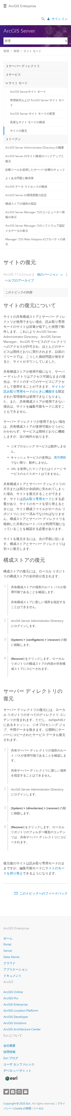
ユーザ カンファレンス (18, 1064)
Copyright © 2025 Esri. (17, 1103)
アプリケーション (15, 969)
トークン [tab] (15, 139)
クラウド (9, 963)
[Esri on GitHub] (19, 1092)
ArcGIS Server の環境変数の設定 (26, 195)
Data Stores (11, 957)
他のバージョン (47, 274)
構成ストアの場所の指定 (21, 203)
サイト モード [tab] (18, 83)
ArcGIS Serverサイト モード (28, 91)
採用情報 (9, 1052)
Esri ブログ (10, 1058)
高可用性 (60, 457)
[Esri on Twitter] (6, 1092)
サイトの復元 (18, 130)
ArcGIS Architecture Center (22, 1029)
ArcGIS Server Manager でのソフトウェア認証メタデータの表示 (35, 228)
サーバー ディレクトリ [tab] (24, 66)
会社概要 (9, 1045)
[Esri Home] (11, 1078)
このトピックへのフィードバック (43, 893)
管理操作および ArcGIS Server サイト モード (37, 103)
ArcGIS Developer (15, 1017)
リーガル (38, 1108)
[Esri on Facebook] (13, 1092)
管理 (6, 51)
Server (7, 950)
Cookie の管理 (22, 1108)
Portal (7, 944)
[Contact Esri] (25, 1092)
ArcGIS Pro (10, 998)
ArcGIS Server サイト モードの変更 (32, 113)
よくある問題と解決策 (19, 178)
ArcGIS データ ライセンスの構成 (26, 186)
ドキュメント (12, 975)
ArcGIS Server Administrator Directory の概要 (34, 147)
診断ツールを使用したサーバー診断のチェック (35, 169)
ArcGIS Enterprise (22, 6)
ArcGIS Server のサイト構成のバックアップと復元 (34, 158)
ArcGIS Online (13, 992)
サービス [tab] (15, 74)
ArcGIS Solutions (14, 1023)
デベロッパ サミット (17, 1070)
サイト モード (32, 51)
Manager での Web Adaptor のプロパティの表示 (35, 242)
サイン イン (60, 19)
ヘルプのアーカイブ (19, 280)
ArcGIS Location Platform (20, 1010)
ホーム (7, 938)
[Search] (43, 18)
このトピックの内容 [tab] (19, 292)
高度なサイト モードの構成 (27, 122)
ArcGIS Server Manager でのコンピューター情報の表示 (35, 215)
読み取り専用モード (37, 499)
